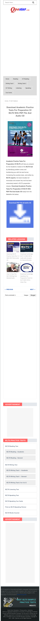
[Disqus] (20, 322)
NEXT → (32, 289)
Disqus (26, 295)
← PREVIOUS (9, 289)
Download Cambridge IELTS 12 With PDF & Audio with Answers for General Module (26, 257)
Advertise (30, 610)
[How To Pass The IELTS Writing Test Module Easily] (13, 267)
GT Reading (25, 79)
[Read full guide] (21, 594)
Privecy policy (23, 610)
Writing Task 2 (22, 83)
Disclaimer (16, 610)
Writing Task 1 (10, 83)
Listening (18, 88)
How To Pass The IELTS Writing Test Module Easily (12, 276)
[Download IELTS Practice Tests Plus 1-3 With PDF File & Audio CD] (13, 247)
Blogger (33, 295)
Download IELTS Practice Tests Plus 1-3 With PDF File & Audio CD (13, 257)
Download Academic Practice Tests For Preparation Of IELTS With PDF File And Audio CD (20, 111)
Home (7, 79)
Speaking (28, 88)
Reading (15, 79)
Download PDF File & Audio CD (20, 203)
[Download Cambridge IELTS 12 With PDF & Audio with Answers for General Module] (26, 247)
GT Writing (9, 88)
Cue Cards (9, 92)
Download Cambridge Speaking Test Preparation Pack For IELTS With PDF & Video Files (26, 278)
